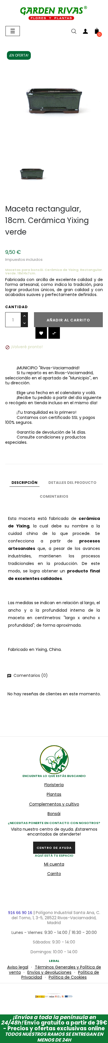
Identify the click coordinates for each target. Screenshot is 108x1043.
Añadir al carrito (68, 320)
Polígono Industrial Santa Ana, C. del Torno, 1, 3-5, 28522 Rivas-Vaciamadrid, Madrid (56, 918)
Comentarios (54, 496)
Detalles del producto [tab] (72, 482)
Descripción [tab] (24, 482)
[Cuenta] (85, 32)
